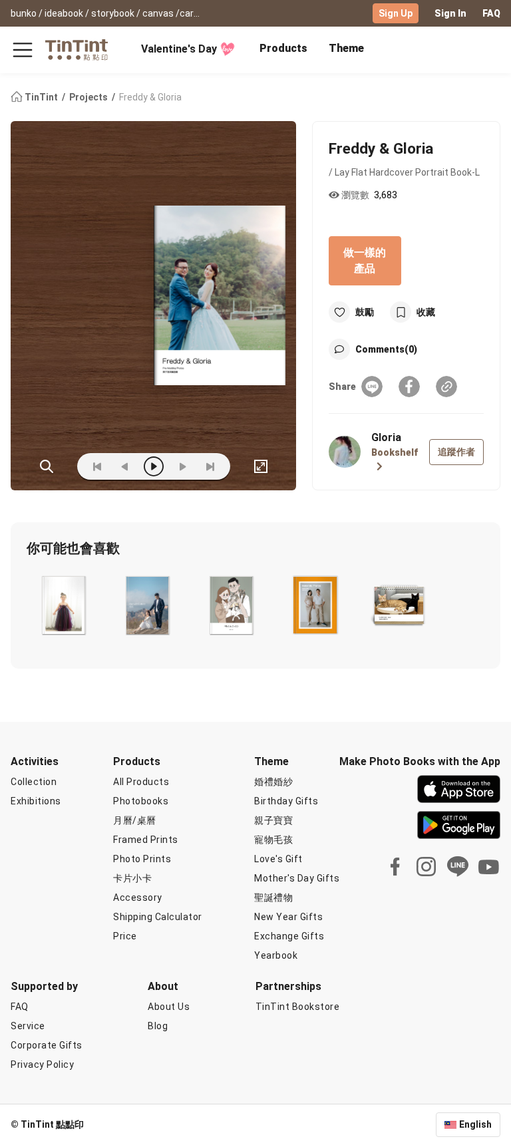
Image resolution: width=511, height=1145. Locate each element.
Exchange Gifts (289, 936)
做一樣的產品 (364, 260)
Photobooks (140, 801)
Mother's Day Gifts (296, 878)
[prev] (125, 466)
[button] (63, 605)
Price (125, 936)
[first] (97, 466)
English (475, 1124)
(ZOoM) (47, 466)
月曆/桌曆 (134, 820)
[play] (153, 466)
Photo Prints (142, 859)
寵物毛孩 (273, 839)
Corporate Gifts (47, 1045)
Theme (346, 48)
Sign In (450, 13)
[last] (210, 466)
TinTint (41, 97)
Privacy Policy (42, 1064)
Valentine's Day (179, 49)
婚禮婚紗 (273, 781)
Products (283, 48)
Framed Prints (145, 839)
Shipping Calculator (157, 916)
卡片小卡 (132, 878)
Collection (34, 781)
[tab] (283, 50)
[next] (182, 466)
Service (28, 1026)
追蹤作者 (456, 451)
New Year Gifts (288, 916)
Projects (89, 97)
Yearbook (275, 955)
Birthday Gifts (286, 801)
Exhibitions (36, 801)
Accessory (137, 897)
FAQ (491, 13)
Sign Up (396, 13)
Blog (158, 1026)
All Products (141, 781)
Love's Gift (278, 859)
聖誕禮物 (273, 897)
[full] (261, 466)
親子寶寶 (273, 820)
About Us (169, 1006)
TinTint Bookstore (298, 1006)
